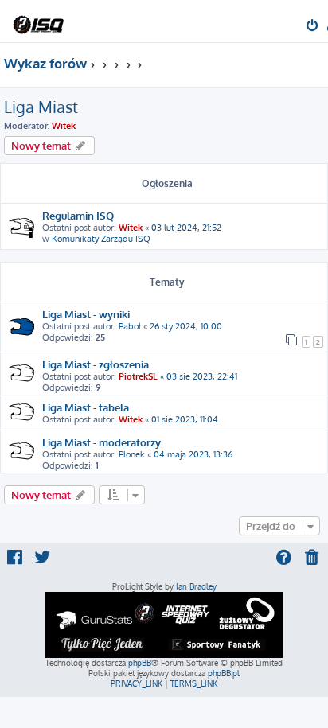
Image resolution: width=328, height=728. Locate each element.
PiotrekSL (138, 376)
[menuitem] (313, 27)
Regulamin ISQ (78, 215)
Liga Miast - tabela (85, 407)
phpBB (139, 663)
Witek (64, 125)
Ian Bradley (196, 586)
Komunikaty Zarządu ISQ (101, 238)
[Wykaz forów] (38, 20)
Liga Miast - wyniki (86, 314)
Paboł (130, 326)
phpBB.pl (224, 673)
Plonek (132, 454)
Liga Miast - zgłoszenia (95, 364)
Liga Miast (41, 106)
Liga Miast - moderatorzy (101, 442)
